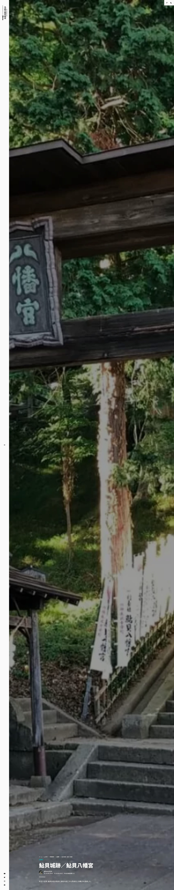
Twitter (4, 877)
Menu (4, 445)
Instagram (4, 881)
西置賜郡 (52, 857)
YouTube (4, 873)
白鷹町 (57, 857)
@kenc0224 (48, 871)
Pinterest (4, 885)
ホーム (40, 857)
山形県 (45, 857)
